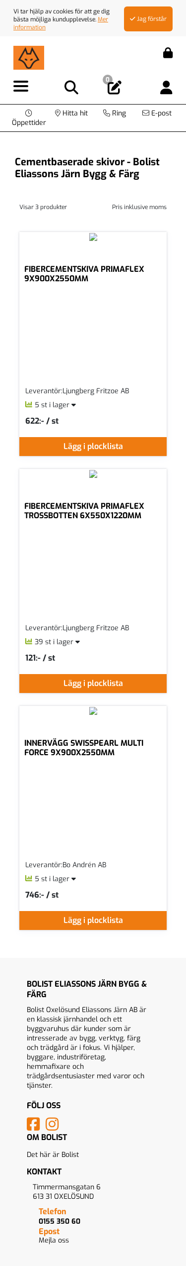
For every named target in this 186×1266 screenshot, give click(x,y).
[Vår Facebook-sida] (35, 1127)
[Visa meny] (20, 87)
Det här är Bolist (53, 1154)
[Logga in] (166, 88)
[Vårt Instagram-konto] (54, 1127)
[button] (29, 118)
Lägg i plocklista (93, 446)
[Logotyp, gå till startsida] (28, 57)
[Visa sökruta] (71, 88)
